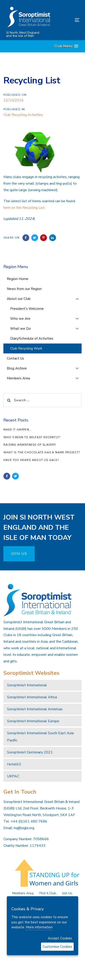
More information (39, 927)
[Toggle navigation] (67, 20)
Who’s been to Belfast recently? (31, 437)
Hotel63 (14, 764)
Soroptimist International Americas (35, 709)
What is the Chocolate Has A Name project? (41, 452)
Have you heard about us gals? (31, 460)
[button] (66, 46)
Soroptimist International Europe (33, 721)
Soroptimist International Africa (32, 697)
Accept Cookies (60, 938)
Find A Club (47, 893)
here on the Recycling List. (24, 207)
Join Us (67, 893)
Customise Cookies (57, 946)
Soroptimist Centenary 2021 (30, 752)
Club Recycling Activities (23, 114)
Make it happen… (17, 429)
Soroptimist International (27, 685)
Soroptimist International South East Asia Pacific (40, 737)
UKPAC (13, 776)
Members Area (22, 893)
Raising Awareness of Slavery (29, 445)
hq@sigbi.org (24, 828)
